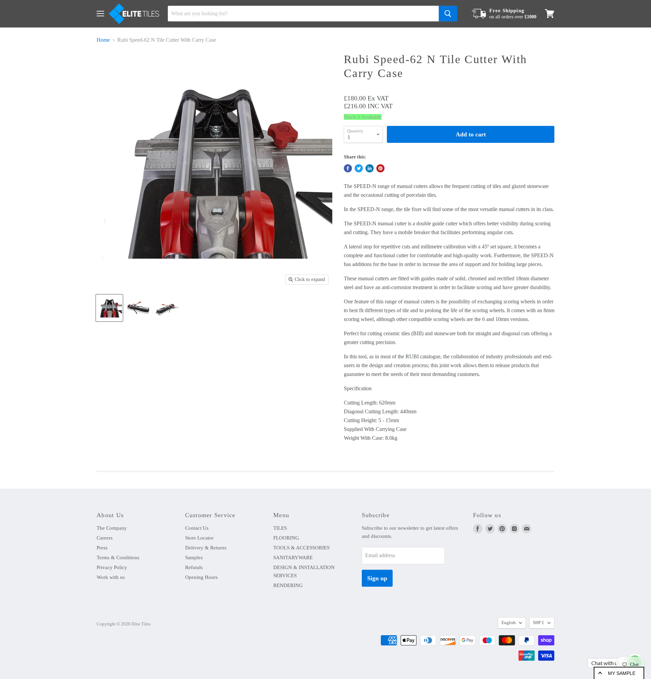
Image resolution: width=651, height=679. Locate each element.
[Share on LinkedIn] (370, 168)
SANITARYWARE (293, 557)
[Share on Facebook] (348, 168)
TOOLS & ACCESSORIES (301, 547)
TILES (280, 528)
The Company (112, 528)
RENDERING (288, 585)
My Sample (621, 673)
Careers (105, 538)
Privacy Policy (112, 567)
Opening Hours (201, 577)
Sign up (377, 578)
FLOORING (286, 538)
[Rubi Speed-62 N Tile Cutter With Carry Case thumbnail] (109, 308)
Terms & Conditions (118, 557)
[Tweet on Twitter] (359, 168)
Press (102, 547)
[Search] (448, 13)
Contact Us (197, 528)
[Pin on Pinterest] (380, 168)
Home (103, 40)
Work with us (111, 577)
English (508, 622)
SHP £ (538, 622)
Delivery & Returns (205, 547)
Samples (194, 557)
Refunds (194, 567)
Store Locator (199, 538)
